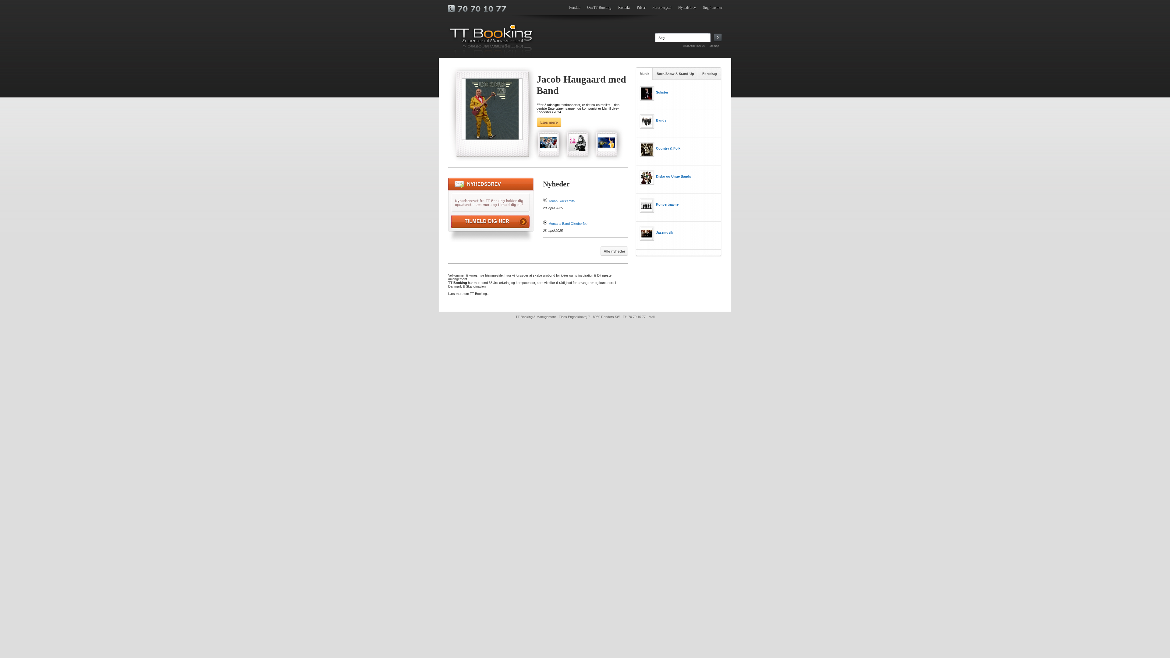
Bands (661, 120)
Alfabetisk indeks (694, 46)
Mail (651, 317)
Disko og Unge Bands (673, 176)
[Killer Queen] (606, 142)
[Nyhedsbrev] (491, 240)
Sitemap (714, 46)
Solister (662, 92)
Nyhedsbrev (687, 7)
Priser (641, 7)
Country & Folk (668, 148)
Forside (574, 7)
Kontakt (624, 7)
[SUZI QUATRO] (577, 142)
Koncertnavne (667, 204)
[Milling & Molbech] (548, 142)
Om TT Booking (599, 7)
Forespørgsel (661, 7)
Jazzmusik (664, 232)
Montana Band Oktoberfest (568, 223)
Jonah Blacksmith (561, 201)
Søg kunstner (712, 7)
